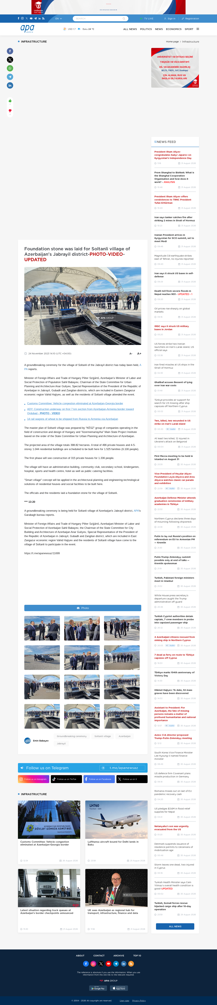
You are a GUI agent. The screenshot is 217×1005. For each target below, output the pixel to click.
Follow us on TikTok (66, 779)
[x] (101, 964)
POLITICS (146, 29)
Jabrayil (61, 743)
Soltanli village (103, 736)
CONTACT (99, 955)
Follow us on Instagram (35, 779)
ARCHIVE (118, 955)
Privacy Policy (139, 1000)
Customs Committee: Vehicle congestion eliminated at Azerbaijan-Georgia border (75, 403)
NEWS (159, 29)
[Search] (124, 18)
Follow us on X (130, 779)
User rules (124, 1000)
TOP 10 (137, 955)
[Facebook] (18, 18)
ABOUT (80, 955)
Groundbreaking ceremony (72, 736)
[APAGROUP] (108, 981)
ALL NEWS (130, 29)
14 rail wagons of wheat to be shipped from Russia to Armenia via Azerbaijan (72, 419)
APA (136, 510)
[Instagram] (22, 18)
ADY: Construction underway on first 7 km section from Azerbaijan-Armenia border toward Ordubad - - (80, 411)
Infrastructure (190, 41)
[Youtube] (31, 18)
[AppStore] (119, 988)
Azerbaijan (125, 736)
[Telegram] (35, 18)
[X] (26, 18)
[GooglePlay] (98, 988)
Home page (172, 41)
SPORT (189, 29)
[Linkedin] (40, 18)
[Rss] (43, 18)
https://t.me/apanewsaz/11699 (42, 553)
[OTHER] (196, 29)
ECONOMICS (174, 29)
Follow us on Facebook (100, 779)
